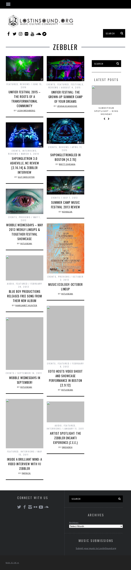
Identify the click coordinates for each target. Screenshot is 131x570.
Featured (12, 84)
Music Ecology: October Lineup (65, 286)
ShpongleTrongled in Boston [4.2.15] (65, 157)
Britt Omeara (67, 164)
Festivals (77, 84)
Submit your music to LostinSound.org (96, 548)
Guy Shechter (26, 177)
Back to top (11, 563)
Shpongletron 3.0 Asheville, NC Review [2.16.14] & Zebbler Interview (24, 165)
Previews (25, 217)
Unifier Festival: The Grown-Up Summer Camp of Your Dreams (65, 97)
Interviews (29, 150)
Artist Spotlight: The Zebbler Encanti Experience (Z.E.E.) (65, 438)
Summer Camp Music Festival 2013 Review (65, 204)
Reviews (25, 84)
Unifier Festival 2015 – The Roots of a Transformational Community (25, 99)
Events (51, 84)
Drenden (67, 447)
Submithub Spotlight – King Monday (106, 111)
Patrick (26, 473)
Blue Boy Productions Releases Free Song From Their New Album (24, 296)
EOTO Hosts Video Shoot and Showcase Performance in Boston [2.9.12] (65, 378)
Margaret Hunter (26, 305)
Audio (10, 283)
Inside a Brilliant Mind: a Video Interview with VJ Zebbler (24, 464)
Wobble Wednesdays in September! (24, 380)
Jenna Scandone (67, 106)
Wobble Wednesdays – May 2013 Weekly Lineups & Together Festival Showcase (24, 232)
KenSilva (67, 211)
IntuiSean (26, 243)
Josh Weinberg (26, 110)
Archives (73, 522)
